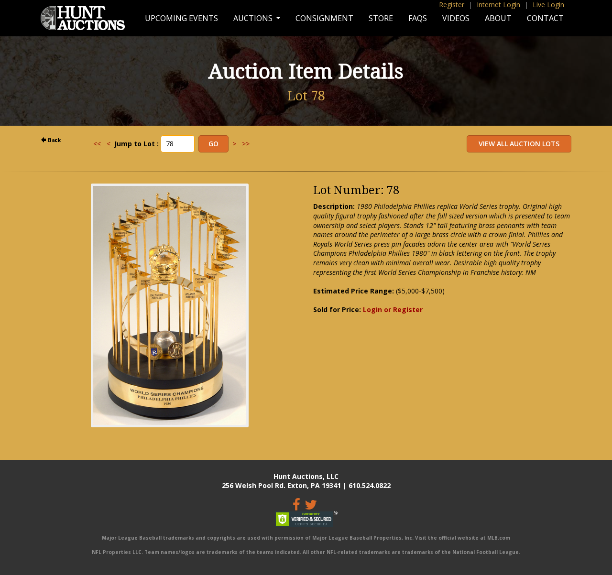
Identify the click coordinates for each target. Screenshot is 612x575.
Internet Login (498, 4)
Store (381, 18)
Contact (545, 18)
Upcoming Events (181, 18)
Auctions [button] (253, 18)
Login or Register (393, 309)
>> (246, 143)
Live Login (548, 4)
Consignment (324, 18)
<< (97, 143)
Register (451, 4)
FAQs (417, 18)
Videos (456, 18)
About (498, 18)
